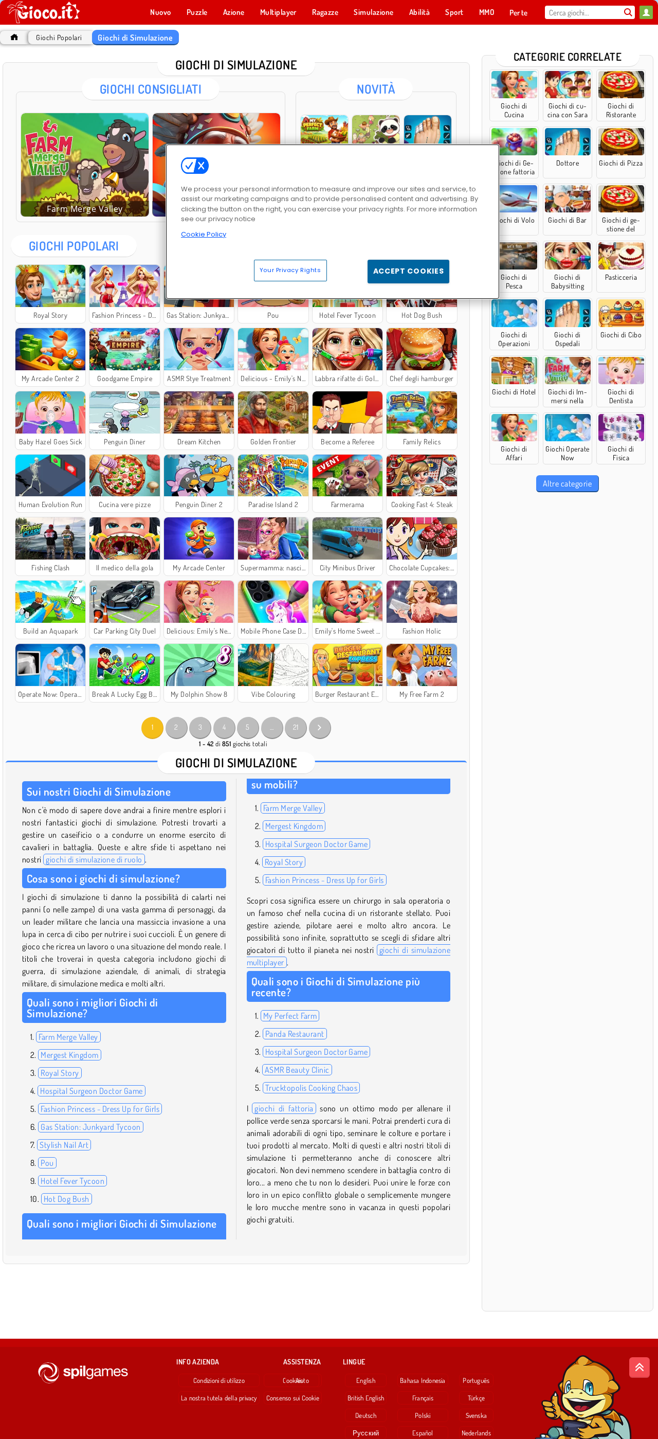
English (365, 1380)
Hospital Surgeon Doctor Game (91, 1091)
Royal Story (60, 1073)
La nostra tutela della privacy (219, 1398)
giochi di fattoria (283, 1108)
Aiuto (302, 1380)
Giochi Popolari (59, 37)
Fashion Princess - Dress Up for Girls (100, 1109)
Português (476, 1380)
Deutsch (365, 1415)
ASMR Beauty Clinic (297, 1070)
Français (422, 1398)
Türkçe (476, 1398)
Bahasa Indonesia (423, 1380)
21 (296, 727)
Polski (422, 1415)
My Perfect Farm (290, 1016)
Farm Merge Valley (68, 1037)
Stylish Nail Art (64, 1145)
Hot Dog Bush (66, 1199)
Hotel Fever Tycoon (72, 1181)
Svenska (476, 1415)
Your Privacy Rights (290, 270)
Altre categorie (567, 483)
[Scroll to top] (639, 1367)
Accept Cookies (408, 271)
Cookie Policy (203, 234)
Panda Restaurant (294, 1034)
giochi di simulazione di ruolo (94, 859)
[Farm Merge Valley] (85, 165)
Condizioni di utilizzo (219, 1380)
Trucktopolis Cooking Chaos (311, 1088)
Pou (47, 1163)
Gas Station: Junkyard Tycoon (90, 1127)
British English (366, 1398)
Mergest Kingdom (69, 1055)
